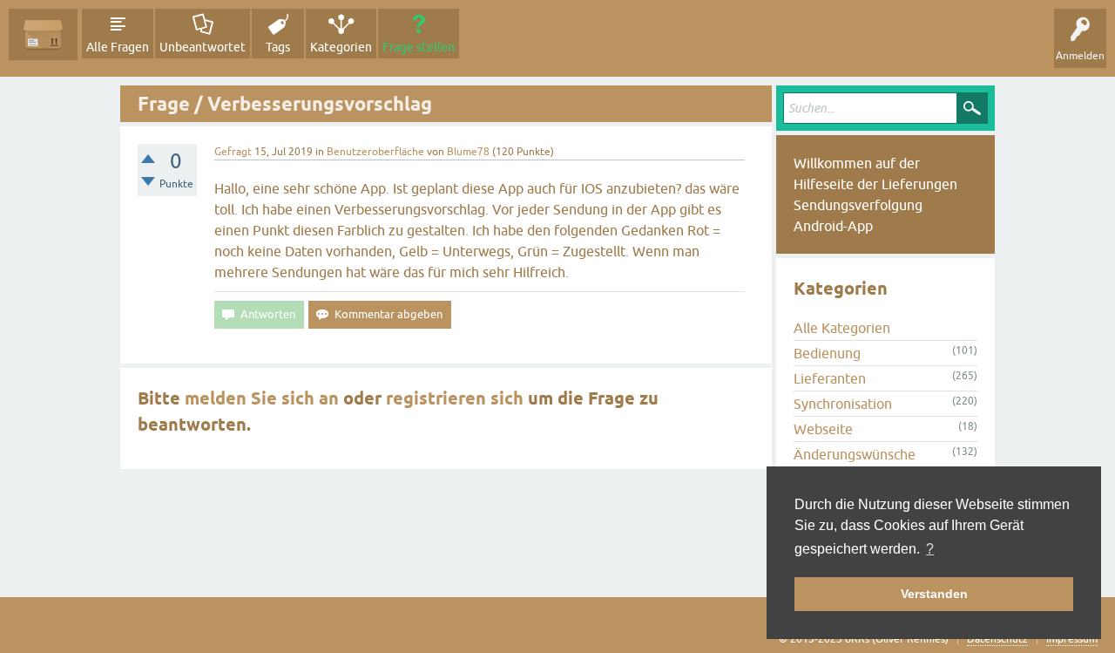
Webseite (823, 429)
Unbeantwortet (202, 47)
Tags (278, 47)
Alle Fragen (117, 47)
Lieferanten (830, 378)
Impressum (1072, 639)
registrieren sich (455, 398)
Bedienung (827, 353)
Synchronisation (843, 404)
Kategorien (341, 47)
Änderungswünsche (855, 454)
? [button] (930, 548)
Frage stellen (418, 47)
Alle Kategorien (842, 328)
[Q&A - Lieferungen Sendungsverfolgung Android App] (43, 34)
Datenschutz (997, 639)
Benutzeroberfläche (375, 152)
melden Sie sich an (262, 398)
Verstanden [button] (934, 594)
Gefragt (233, 152)
